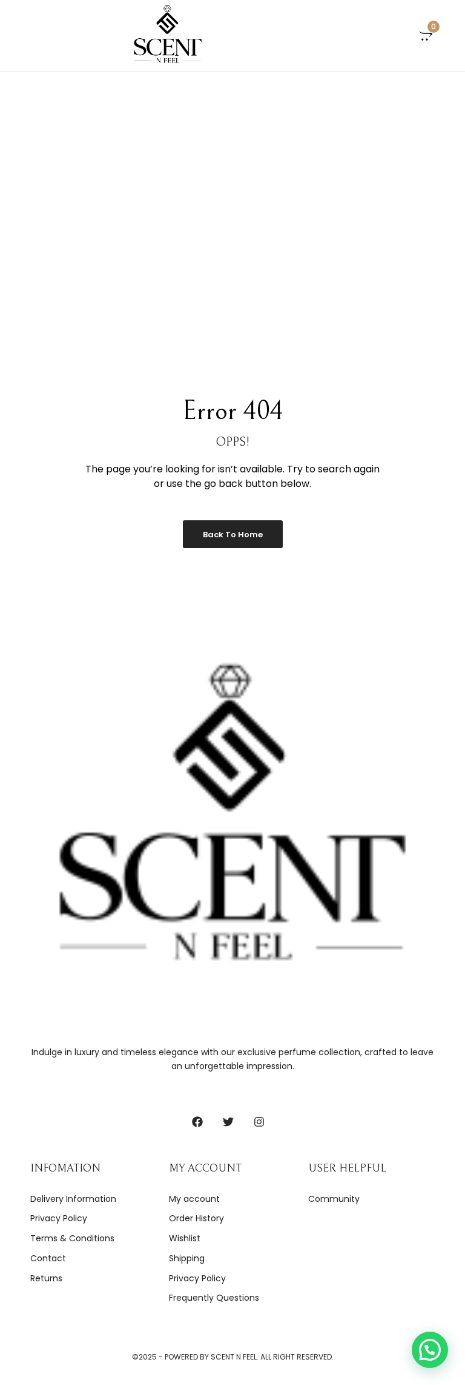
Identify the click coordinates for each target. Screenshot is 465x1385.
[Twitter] (228, 1122)
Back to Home (233, 534)
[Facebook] (197, 1122)
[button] (430, 1350)
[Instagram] (259, 1122)
